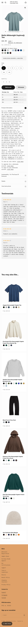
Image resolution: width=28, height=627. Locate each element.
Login (9, 41)
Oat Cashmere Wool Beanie (10, 532)
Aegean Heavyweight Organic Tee (12, 305)
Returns (4, 574)
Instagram (4, 595)
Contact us (11, 157)
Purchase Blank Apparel (6, 559)
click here (20, 161)
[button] (3, 50)
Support (4, 567)
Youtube (4, 597)
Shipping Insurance (4, 581)
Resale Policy (6, 577)
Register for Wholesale (15, 42)
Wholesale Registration (5, 552)
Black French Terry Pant (9, 420)
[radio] (4, 68)
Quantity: (4, 78)
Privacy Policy (6, 584)
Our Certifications (6, 564)
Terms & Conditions (5, 571)
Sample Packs (5, 556)
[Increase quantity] (9, 81)
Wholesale (21, 87)
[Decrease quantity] (4, 81)
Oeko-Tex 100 (8, 126)
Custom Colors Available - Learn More (13, 58)
